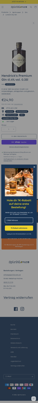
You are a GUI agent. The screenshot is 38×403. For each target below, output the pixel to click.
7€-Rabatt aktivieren (19, 228)
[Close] (34, 167)
